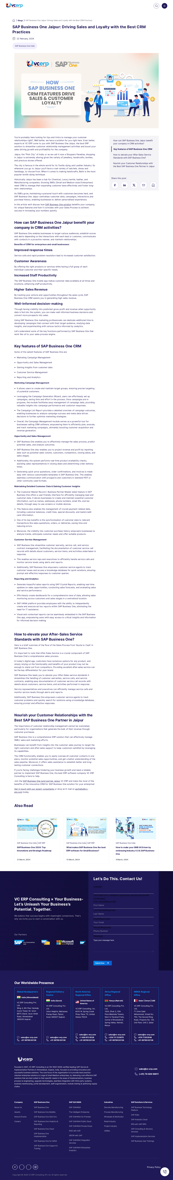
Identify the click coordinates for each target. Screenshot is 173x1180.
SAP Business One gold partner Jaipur (41, 781)
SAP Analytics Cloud (139, 1119)
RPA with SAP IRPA (138, 1124)
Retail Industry (110, 1121)
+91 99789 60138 (28, 1040)
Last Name (104, 910)
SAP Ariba (135, 1115)
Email (101, 918)
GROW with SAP (75, 1135)
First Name (104, 901)
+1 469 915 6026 (86, 1037)
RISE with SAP (74, 1131)
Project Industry (110, 1126)
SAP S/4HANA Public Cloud (80, 1121)
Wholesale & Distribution (114, 1116)
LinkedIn (97, 886)
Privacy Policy (154, 1167)
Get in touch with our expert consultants (34, 789)
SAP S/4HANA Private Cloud (80, 1126)
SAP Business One (41, 1107)
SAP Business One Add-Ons (45, 1116)
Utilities (107, 1131)
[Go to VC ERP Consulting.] (13, 20)
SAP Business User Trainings (142, 1141)
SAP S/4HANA (75, 1107)
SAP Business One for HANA (45, 1141)
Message (98, 935)
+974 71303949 (145, 1037)
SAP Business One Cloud (44, 1129)
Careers (17, 1121)
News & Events (20, 1116)
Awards (17, 1112)
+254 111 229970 (116, 1037)
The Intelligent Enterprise (79, 1112)
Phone (102, 927)
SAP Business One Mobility (45, 1112)
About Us (18, 1107)
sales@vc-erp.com (29, 1037)
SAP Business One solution (58, 204)
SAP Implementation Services (143, 1136)
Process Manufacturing (113, 1112)
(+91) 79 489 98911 (149, 1073)
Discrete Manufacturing (113, 1107)
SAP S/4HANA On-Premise (80, 1116)
